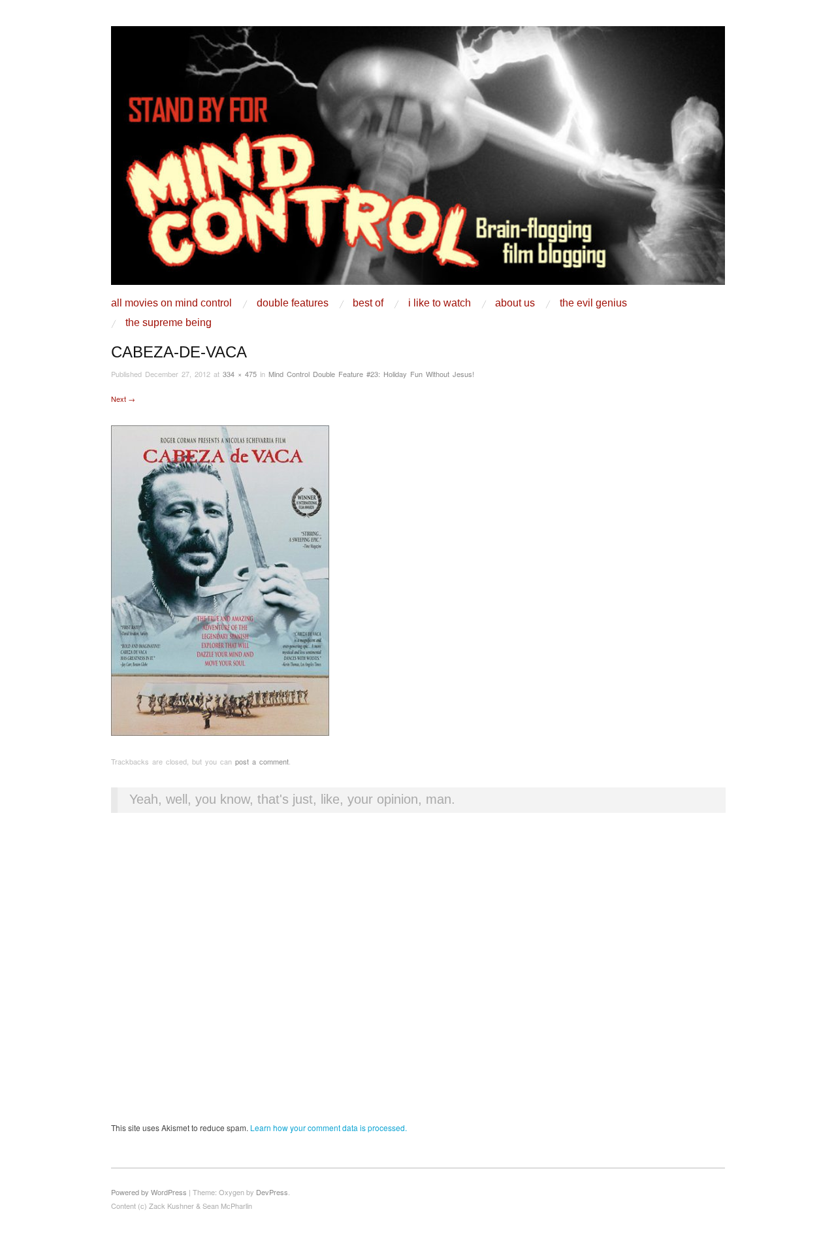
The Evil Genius (593, 303)
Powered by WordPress (149, 1192)
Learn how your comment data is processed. (328, 1127)
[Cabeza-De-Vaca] (220, 579)
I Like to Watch (439, 303)
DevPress (272, 1192)
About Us (515, 303)
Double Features (293, 303)
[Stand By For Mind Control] (418, 160)
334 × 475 (240, 374)
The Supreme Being (168, 323)
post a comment (262, 761)
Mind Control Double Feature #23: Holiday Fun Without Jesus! (371, 374)
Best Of (368, 303)
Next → (123, 398)
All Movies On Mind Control (171, 303)
